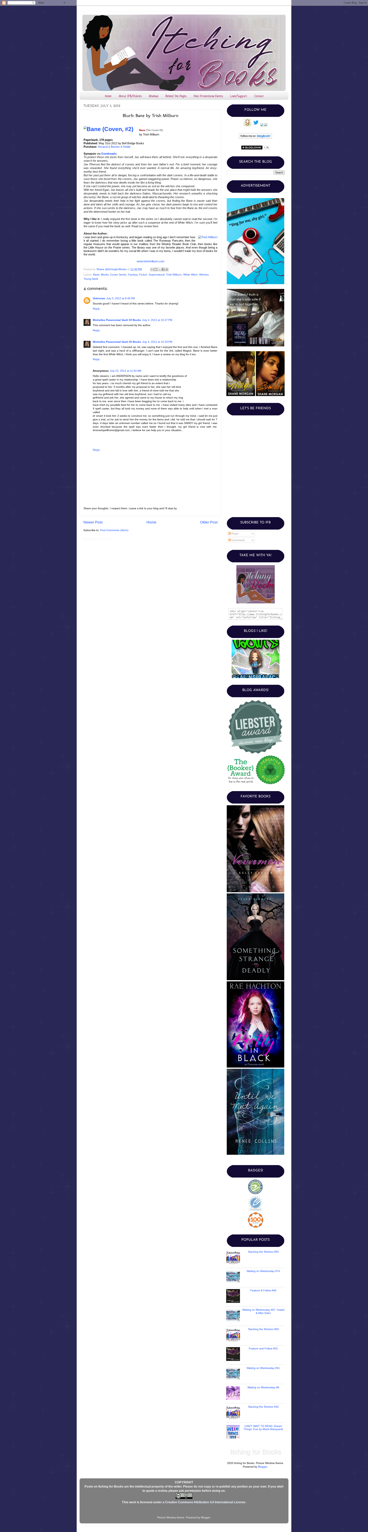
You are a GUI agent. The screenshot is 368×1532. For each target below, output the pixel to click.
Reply (96, 308)
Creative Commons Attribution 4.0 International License (205, 1502)
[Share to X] (159, 269)
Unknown (99, 298)
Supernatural (156, 274)
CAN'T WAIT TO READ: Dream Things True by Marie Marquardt (263, 1428)
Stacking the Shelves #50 (263, 1251)
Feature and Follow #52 (263, 1348)
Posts (234, 533)
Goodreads (108, 153)
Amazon (103, 146)
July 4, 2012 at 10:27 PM (157, 320)
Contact (259, 96)
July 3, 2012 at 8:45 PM (120, 298)
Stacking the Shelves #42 (263, 1406)
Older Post (209, 522)
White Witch (190, 274)
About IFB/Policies (130, 96)
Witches (204, 274)
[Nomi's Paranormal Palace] (255, 640)
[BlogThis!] (156, 269)
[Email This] (152, 269)
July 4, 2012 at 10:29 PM (157, 341)
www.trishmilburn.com (150, 261)
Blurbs (105, 274)
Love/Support (238, 96)
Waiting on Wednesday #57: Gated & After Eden (263, 1311)
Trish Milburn (174, 274)
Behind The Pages (176, 96)
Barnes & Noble (121, 146)
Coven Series (118, 274)
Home (108, 96)
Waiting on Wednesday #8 (263, 1387)
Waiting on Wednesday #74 (263, 1271)
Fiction (143, 274)
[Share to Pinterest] (167, 269)
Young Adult (91, 278)
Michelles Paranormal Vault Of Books (117, 320)
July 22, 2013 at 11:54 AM (125, 370)
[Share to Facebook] (163, 269)
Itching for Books (255, 1452)
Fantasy (133, 274)
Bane (96, 274)
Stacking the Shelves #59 (263, 1329)
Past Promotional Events (208, 96)
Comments (238, 540)
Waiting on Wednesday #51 (263, 1368)
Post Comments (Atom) (114, 530)
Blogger (262, 1466)
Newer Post (93, 522)
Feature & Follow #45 (263, 1290)
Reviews (153, 96)
